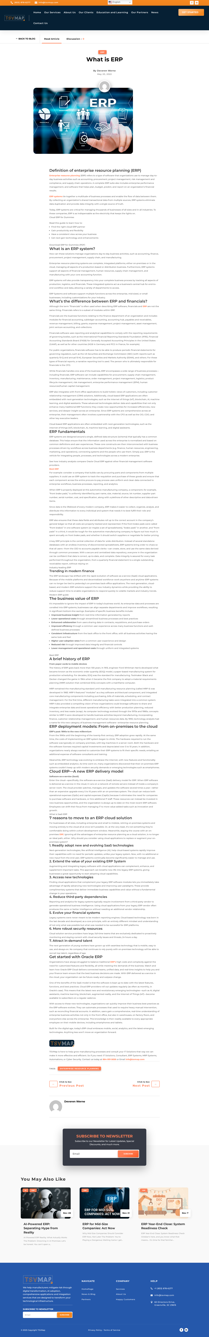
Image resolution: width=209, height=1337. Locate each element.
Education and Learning (112, 12)
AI (25, 1190)
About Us (70, 12)
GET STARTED (190, 12)
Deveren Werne (106, 70)
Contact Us (40, 23)
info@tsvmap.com (135, 1059)
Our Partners (139, 12)
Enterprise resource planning (64, 175)
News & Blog (88, 1294)
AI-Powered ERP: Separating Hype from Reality (41, 1228)
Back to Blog (26, 38)
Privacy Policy (95, 1330)
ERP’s (113, 962)
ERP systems (55, 196)
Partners (86, 1299)
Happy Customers (125, 1299)
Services (120, 1289)
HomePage (87, 1289)
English (116, 2)
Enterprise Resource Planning (79, 1068)
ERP (102, 52)
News (154, 12)
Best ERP (54, 469)
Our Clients (86, 12)
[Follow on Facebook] (192, 3)
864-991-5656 (109, 1059)
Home (37, 12)
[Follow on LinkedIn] (196, 3)
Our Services (52, 12)
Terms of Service (112, 1330)
